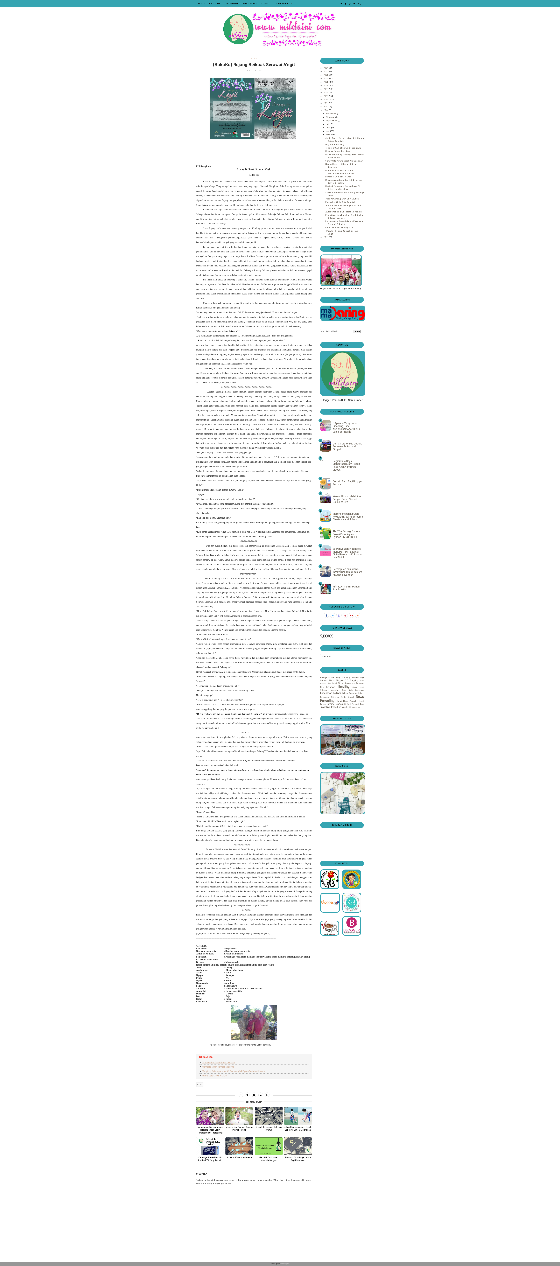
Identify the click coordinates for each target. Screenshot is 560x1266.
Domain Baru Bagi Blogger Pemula (347, 483)
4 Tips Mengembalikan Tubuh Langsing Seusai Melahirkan (298, 1128)
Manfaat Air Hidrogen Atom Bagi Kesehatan (298, 1159)
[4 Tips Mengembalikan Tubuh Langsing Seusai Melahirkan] (298, 1116)
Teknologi (340, 704)
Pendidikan (342, 700)
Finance (330, 687)
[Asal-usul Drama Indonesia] (239, 1146)
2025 (326, 67)
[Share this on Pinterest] (254, 1095)
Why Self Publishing (334, 144)
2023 (326, 74)
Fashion (360, 683)
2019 (325, 88)
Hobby (354, 687)
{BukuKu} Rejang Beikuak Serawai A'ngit (342, 232)
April (328, 134)
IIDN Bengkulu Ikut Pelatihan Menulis (343, 211)
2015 (325, 103)
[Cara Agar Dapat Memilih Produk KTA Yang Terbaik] (210, 1146)
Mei (328, 131)
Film (322, 687)
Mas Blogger (284, 1264)
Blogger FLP (342, 680)
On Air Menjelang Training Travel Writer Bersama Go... (344, 156)
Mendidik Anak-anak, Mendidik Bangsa (268, 1159)
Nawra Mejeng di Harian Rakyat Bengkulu (341, 165)
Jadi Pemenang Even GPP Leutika (342, 198)
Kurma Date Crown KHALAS (215, 1076)
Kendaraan (359, 690)
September (332, 120)
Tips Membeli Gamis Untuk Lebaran (218, 1062)
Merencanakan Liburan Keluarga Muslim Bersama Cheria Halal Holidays (348, 516)
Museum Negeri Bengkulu (337, 151)
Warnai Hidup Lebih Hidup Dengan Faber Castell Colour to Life (347, 499)
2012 (325, 237)
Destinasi (332, 683)
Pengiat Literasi (357, 701)
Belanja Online (327, 677)
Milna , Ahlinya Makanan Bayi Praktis (346, 588)
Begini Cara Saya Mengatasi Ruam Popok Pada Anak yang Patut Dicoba (346, 465)
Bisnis (332, 680)
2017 (325, 95)
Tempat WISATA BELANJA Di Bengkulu (343, 147)
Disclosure (231, 3)
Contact (266, 3)
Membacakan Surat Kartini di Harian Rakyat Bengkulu (343, 181)
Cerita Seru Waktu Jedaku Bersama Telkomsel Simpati (347, 446)
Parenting (327, 700)
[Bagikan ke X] (247, 1095)
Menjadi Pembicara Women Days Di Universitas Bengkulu (342, 187)
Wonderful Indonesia (351, 707)
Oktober (330, 117)
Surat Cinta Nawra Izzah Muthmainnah (344, 160)
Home (201, 3)
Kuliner (337, 693)
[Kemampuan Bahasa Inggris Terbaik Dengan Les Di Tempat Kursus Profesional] (210, 1116)
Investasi (335, 689)
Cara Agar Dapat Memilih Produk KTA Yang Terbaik (210, 1159)
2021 (326, 81)
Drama (348, 683)
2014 (325, 106)
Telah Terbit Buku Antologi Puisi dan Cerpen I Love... (343, 207)
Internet (324, 689)
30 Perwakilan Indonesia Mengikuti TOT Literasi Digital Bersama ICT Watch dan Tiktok (348, 553)
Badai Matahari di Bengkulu (339, 227)
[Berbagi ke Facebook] (241, 1095)
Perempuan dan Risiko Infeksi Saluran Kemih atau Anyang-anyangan (348, 571)
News (254, 58)
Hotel (362, 687)
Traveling (325, 707)
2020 (326, 85)
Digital (341, 683)
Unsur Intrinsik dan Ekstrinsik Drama (269, 1128)
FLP (353, 683)
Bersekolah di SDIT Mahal (338, 176)
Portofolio (250, 3)
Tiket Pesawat (353, 704)
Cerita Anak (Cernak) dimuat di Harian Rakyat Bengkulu (344, 139)
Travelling (336, 707)
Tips (362, 703)
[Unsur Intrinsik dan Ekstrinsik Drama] (269, 1116)
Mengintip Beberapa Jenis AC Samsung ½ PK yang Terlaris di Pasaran (234, 1071)
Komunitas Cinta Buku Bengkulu (340, 201)
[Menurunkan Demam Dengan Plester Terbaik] (239, 1116)
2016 (325, 99)
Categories (283, 3)
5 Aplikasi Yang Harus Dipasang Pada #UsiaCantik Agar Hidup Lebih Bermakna (346, 427)
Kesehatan (326, 693)
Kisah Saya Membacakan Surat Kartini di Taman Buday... (344, 216)
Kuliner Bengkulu (349, 693)
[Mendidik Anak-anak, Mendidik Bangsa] (269, 1146)
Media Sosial (347, 697)
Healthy (343, 686)
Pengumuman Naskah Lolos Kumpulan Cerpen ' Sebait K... (344, 222)
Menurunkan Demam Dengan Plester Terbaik (239, 1128)
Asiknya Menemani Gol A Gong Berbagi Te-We (344, 194)
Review (330, 704)
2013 (325, 110)
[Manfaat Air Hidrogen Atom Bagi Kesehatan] (298, 1146)
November (331, 113)
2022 (326, 78)
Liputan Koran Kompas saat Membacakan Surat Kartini (339, 172)
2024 (326, 71)
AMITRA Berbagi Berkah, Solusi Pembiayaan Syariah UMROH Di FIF (346, 534)
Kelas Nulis (347, 690)
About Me (214, 3)
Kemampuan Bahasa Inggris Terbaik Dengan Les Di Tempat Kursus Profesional (210, 1130)
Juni (328, 127)
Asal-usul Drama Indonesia (239, 1157)
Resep (323, 704)
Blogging (354, 680)
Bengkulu (340, 677)
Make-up (335, 697)
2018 (325, 92)
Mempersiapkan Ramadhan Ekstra (218, 1067)
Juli (328, 124)
